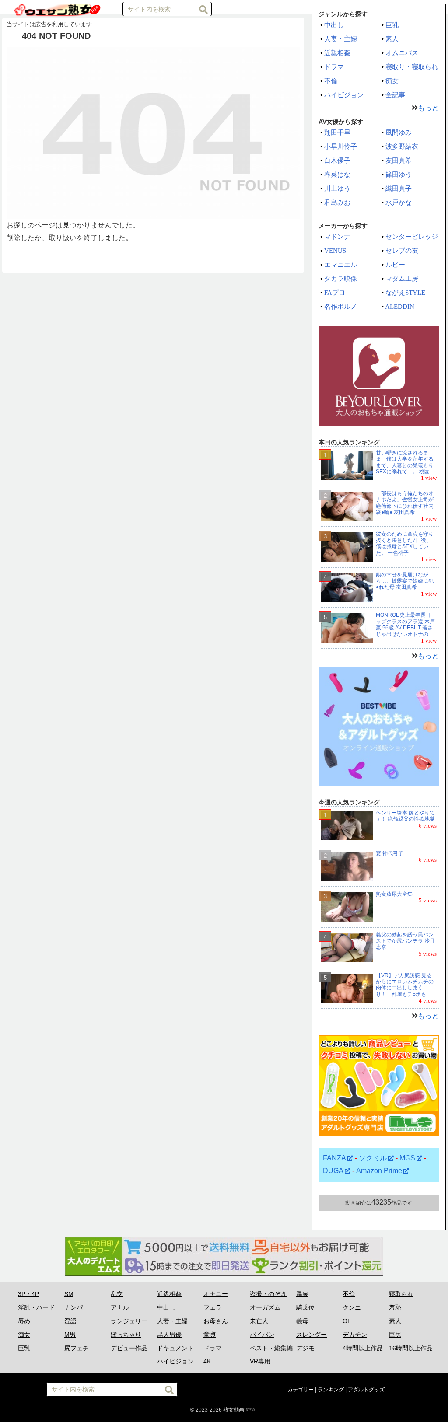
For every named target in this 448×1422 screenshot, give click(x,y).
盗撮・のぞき (268, 1293)
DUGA (333, 1170)
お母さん (215, 1320)
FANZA (334, 1158)
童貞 (209, 1334)
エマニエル (340, 264)
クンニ (352, 1307)
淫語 (70, 1320)
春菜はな (337, 174)
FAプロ (334, 292)
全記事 (395, 94)
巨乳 (392, 24)
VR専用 (260, 1361)
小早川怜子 (340, 146)
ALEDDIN (399, 306)
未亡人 (259, 1320)
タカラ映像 (340, 278)
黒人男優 (169, 1334)
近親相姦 (337, 52)
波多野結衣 (401, 146)
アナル (120, 1307)
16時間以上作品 (411, 1348)
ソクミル (373, 1158)
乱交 (117, 1293)
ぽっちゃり (126, 1334)
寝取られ (401, 1293)
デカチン (355, 1334)
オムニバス (401, 52)
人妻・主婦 (340, 38)
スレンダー (311, 1334)
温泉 (302, 1293)
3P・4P (28, 1293)
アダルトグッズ (366, 1390)
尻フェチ (76, 1348)
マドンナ (337, 236)
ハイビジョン (344, 94)
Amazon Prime (379, 1170)
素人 (392, 38)
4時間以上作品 (363, 1348)
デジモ (305, 1348)
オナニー (215, 1293)
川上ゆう (337, 188)
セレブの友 (401, 250)
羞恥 (395, 1307)
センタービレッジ (411, 236)
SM (69, 1293)
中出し (334, 24)
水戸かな (398, 202)
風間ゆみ (398, 132)
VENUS (335, 250)
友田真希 (398, 160)
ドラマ (334, 66)
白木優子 (337, 160)
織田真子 (398, 188)
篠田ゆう (398, 174)
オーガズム (265, 1307)
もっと (428, 108)
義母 (302, 1320)
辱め (24, 1320)
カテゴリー (300, 1390)
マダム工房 (401, 278)
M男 (70, 1334)
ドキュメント (175, 1348)
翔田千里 (337, 132)
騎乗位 (305, 1307)
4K (207, 1361)
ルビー (395, 264)
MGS (407, 1158)
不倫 (330, 80)
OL (347, 1320)
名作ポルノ (340, 306)
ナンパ (73, 1307)
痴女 (392, 80)
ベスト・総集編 (271, 1348)
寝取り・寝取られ (411, 66)
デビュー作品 (129, 1348)
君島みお (337, 202)
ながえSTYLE (405, 292)
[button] (203, 9)
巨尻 (395, 1334)
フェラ (212, 1307)
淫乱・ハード (36, 1307)
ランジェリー (129, 1320)
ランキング (331, 1390)
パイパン (262, 1334)
